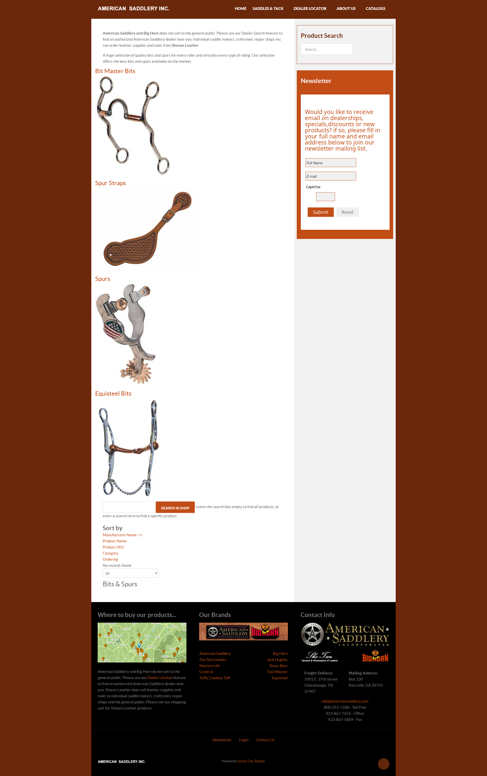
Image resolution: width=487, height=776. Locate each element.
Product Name (115, 541)
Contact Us (265, 740)
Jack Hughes (277, 659)
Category (110, 553)
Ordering (110, 559)
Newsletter (222, 740)
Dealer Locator (159, 677)
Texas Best (278, 666)
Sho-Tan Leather (212, 659)
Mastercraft (209, 666)
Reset (348, 212)
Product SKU (113, 547)
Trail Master (277, 672)
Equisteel (280, 678)
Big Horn (280, 653)
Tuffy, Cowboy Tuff (214, 678)
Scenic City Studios (251, 761)
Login (243, 740)
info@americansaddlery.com (345, 701)
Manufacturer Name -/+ (123, 535)
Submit (320, 212)
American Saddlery (215, 653)
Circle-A (206, 672)
